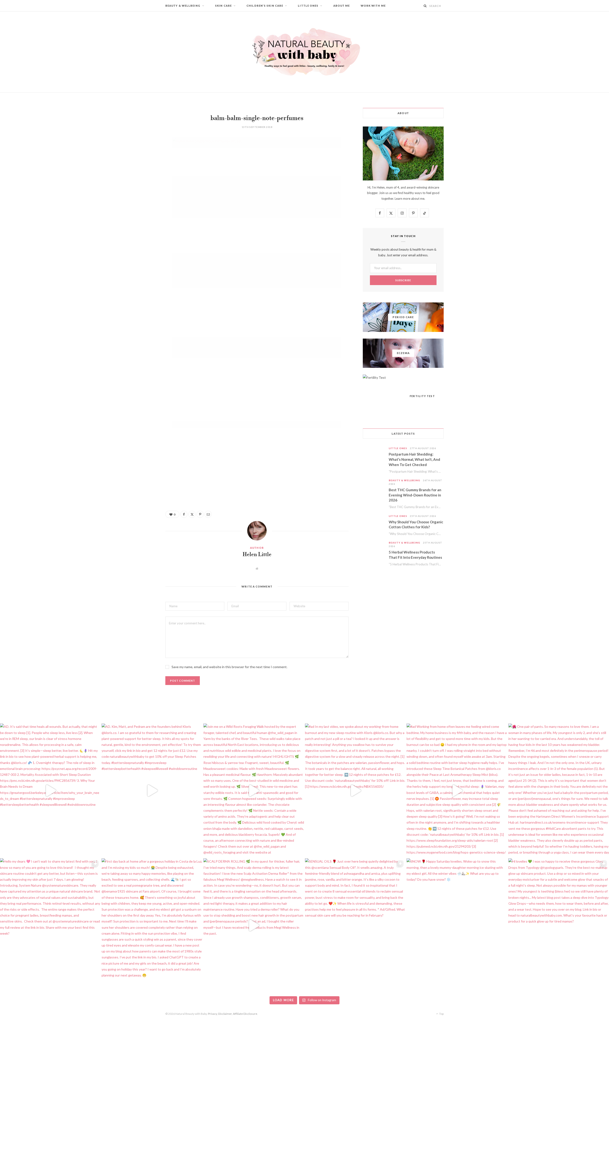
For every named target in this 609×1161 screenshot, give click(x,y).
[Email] (141, 191)
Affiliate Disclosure (245, 1013)
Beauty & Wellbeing (182, 5)
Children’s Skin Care (264, 5)
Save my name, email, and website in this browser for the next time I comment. (229, 667)
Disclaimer (225, 1013)
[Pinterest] (141, 179)
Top (441, 1013)
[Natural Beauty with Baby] (304, 52)
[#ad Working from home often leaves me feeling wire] (457, 790)
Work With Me (373, 5)
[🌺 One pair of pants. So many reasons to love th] (558, 790)
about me (417, 198)
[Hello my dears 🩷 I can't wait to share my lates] (50, 925)
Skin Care (223, 5)
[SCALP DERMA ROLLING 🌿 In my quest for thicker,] (253, 925)
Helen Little (257, 554)
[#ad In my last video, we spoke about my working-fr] (355, 790)
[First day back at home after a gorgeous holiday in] (152, 925)
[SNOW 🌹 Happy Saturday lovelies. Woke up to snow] (457, 925)
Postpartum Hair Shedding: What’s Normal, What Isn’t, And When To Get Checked (414, 459)
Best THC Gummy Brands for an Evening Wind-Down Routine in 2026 (415, 495)
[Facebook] (141, 155)
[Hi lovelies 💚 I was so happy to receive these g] (558, 925)
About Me (341, 5)
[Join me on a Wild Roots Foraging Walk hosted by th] (253, 790)
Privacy (212, 1013)
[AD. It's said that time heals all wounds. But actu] (50, 790)
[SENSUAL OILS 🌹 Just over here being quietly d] (355, 925)
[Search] (425, 5)
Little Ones (308, 5)
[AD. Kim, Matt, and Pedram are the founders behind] (152, 790)
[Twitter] (141, 167)
